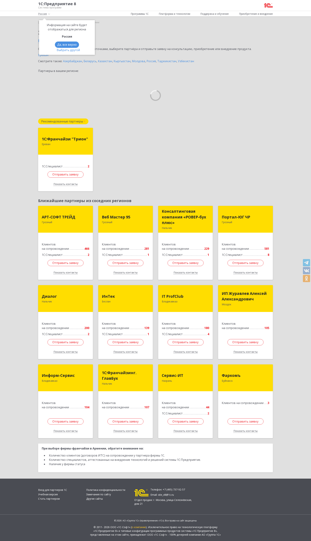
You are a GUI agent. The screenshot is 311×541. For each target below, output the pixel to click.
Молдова (138, 61)
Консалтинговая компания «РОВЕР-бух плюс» (184, 217)
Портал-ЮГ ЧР (236, 217)
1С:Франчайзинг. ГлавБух (119, 375)
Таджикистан (166, 61)
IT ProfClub (172, 296)
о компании (139, 527)
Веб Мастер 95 (116, 217)
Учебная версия (48, 494)
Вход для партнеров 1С (52, 490)
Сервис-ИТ (172, 375)
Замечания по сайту (98, 494)
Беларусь (90, 61)
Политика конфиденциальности (105, 490)
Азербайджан (72, 61)
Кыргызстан (122, 61)
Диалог (49, 296)
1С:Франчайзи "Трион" (65, 138)
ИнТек (108, 296)
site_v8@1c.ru (166, 494)
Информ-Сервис (58, 375)
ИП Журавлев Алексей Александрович (244, 296)
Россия (151, 61)
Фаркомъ (231, 375)
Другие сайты (94, 498)
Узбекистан (186, 61)
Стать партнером (49, 498)
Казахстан (105, 61)
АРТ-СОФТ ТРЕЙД (58, 217)
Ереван (43, 55)
